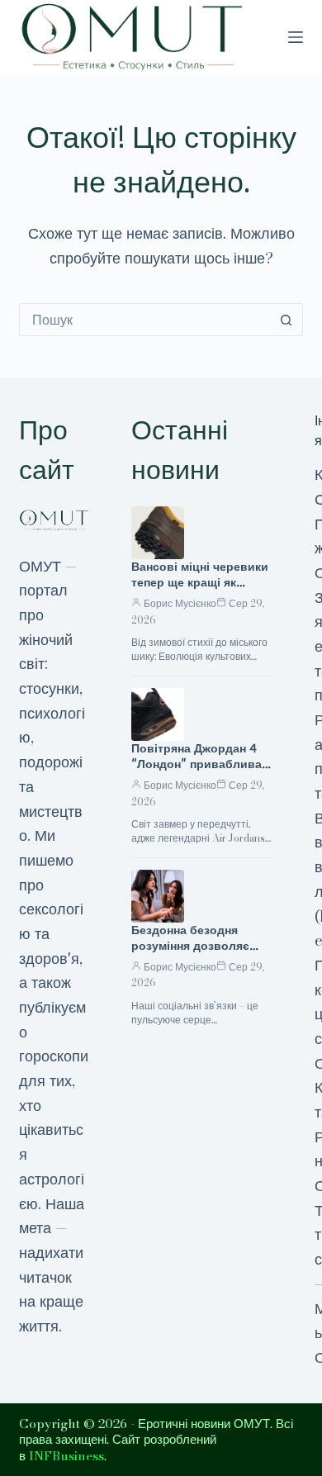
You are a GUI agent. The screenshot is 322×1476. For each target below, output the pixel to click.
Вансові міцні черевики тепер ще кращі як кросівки (199, 582)
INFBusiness (66, 1455)
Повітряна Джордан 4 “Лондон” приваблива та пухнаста (196, 764)
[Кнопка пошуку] (286, 319)
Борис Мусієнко (180, 603)
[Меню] (295, 37)
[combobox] (145, 319)
